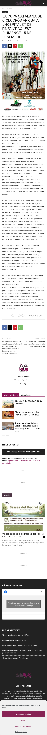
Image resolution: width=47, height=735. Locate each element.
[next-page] (7, 436)
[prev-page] (3, 436)
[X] (10, 46)
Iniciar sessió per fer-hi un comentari (23, 452)
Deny (23, 720)
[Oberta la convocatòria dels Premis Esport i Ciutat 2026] (8, 415)
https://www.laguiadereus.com (23, 380)
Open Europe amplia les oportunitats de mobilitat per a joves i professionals (22, 652)
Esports (9, 9)
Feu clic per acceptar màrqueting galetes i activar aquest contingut (23, 604)
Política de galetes (21, 732)
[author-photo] (23, 373)
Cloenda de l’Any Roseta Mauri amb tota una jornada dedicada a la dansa (34, 343)
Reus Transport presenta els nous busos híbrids (20, 646)
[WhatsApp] (20, 46)
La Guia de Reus (10, 41)
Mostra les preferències (23, 727)
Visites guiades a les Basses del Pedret (23, 533)
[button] (4, 3)
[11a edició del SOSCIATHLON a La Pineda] (8, 404)
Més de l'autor (26, 395)
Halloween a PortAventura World (14, 640)
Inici (3, 9)
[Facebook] (4, 46)
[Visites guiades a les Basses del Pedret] (23, 515)
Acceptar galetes (23, 714)
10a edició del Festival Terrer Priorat (15, 658)
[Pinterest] (15, 46)
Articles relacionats (11, 395)
